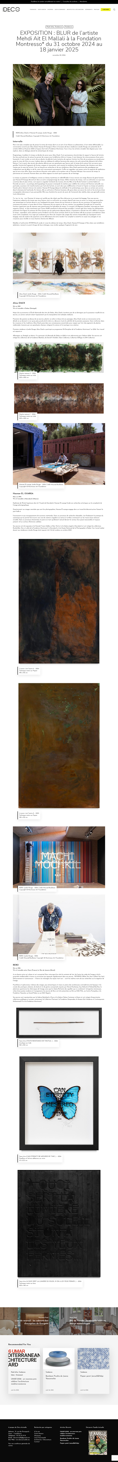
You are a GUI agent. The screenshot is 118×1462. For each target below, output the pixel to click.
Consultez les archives (70, 1)
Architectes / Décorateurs (42, 1439)
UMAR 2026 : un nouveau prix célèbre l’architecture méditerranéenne (70, 1433)
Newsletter (83, 1)
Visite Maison (38, 1433)
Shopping (37, 1435)
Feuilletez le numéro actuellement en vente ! (45, 1)
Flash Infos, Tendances (54, 27)
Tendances (68, 27)
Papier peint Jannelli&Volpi (69, 1443)
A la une (37, 1431)
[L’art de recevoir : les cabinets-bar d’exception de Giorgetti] (29, 1321)
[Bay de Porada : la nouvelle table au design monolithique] (88, 1321)
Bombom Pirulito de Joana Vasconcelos (69, 1439)
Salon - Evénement (17, 1375)
